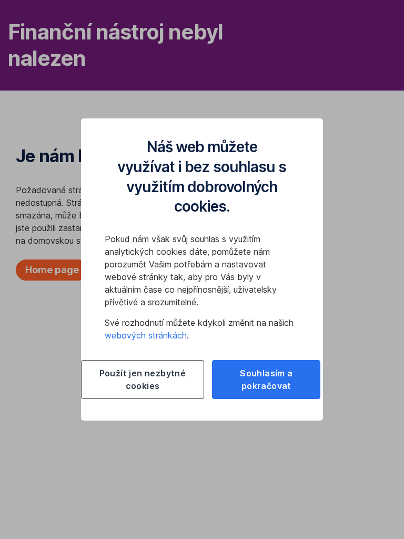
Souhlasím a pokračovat (266, 379)
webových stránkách (146, 335)
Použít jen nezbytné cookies (142, 379)
